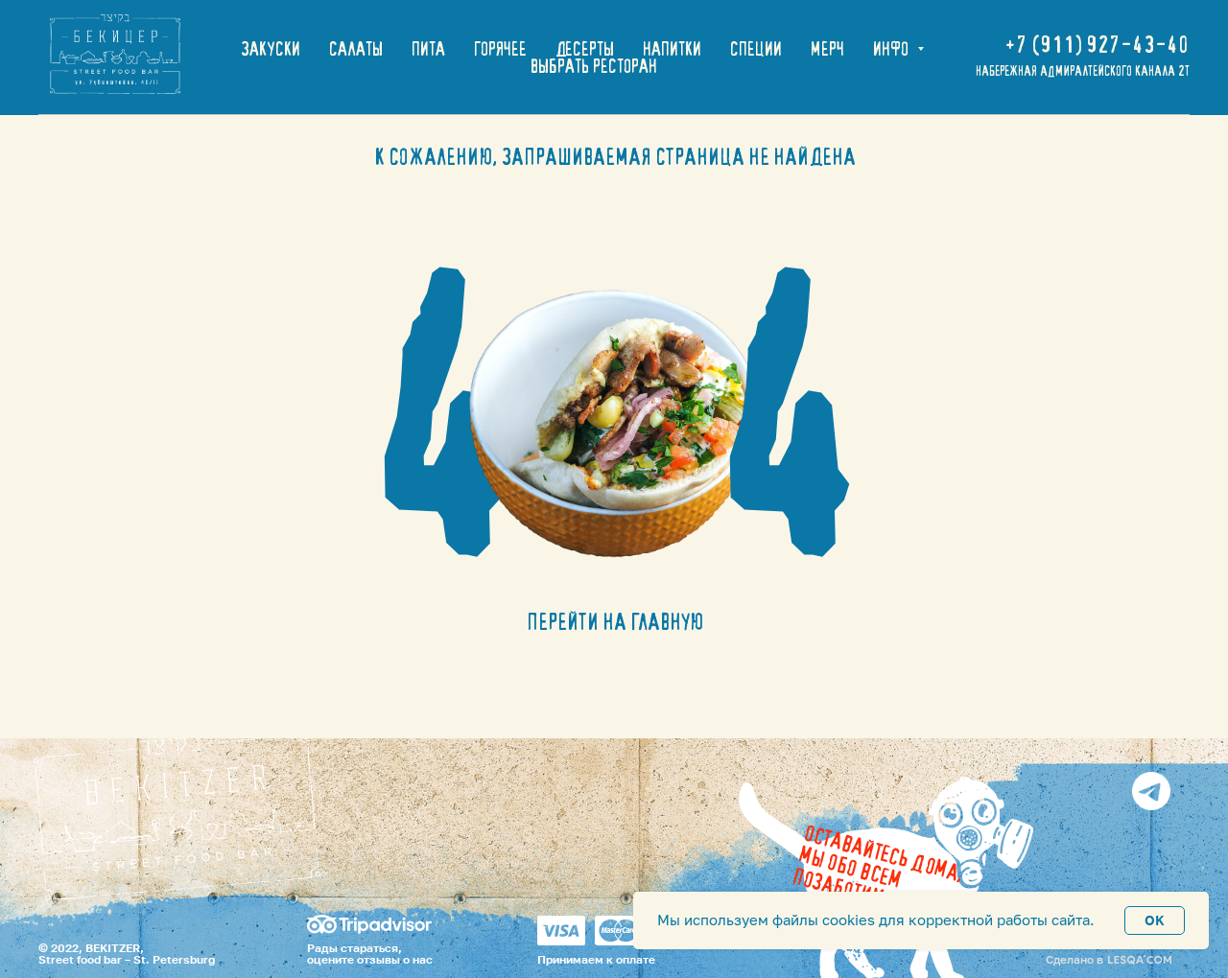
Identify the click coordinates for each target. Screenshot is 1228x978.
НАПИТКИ (672, 49)
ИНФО (892, 49)
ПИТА (428, 49)
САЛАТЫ (356, 49)
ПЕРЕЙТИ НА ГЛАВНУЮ (615, 622)
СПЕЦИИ (756, 49)
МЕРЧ (827, 49)
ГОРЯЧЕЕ (500, 49)
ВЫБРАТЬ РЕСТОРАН (594, 66)
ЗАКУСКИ (270, 49)
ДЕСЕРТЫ (584, 49)
